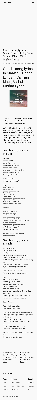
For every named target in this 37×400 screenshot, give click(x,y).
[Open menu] (33, 3)
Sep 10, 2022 (7, 63)
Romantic (31, 63)
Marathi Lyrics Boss (20, 63)
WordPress (15, 396)
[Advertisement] (18, 25)
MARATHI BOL (7, 3)
